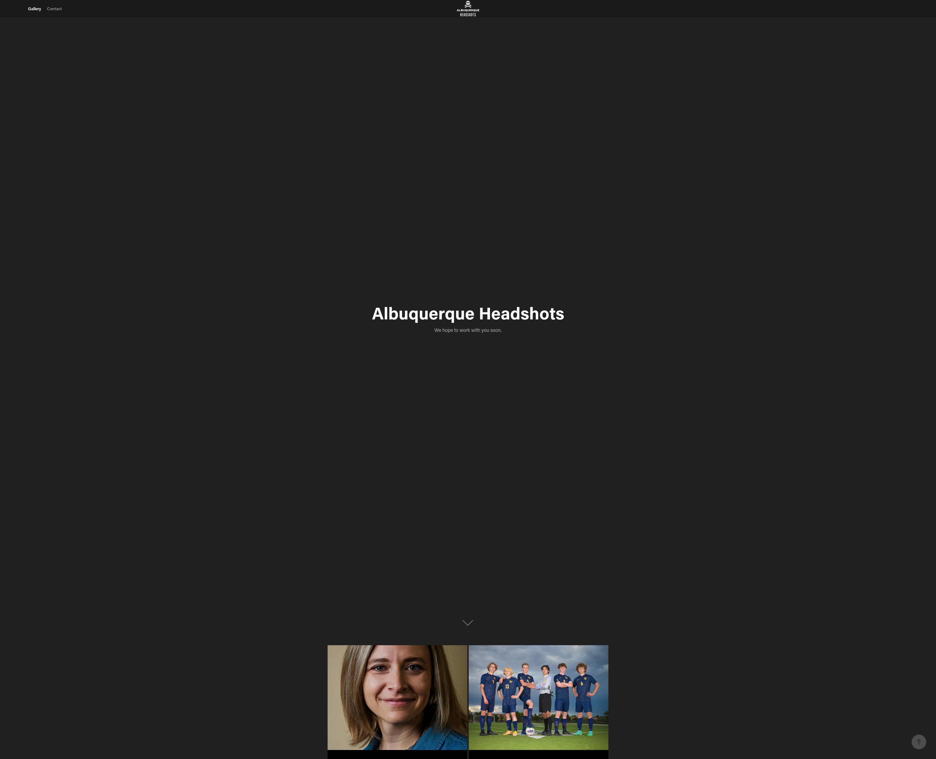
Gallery (34, 8)
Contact (54, 8)
